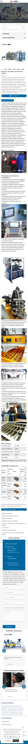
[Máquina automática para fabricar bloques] (14, 55)
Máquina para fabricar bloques (10, 516)
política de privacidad (13, 738)
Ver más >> (10, 664)
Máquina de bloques (18, 20)
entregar (9, 626)
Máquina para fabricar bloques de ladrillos (13, 658)
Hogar (4, 20)
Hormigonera (5, 527)
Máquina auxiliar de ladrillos (9, 530)
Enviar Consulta (14, 95)
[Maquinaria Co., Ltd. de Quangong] (14, 1)
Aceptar (16, 740)
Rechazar (8, 740)
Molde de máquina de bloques (10, 521)
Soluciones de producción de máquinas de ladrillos (12, 533)
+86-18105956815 (11, 558)
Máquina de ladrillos (7, 513)
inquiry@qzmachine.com (13, 565)
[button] (4, 651)
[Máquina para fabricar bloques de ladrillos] (14, 644)
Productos (10, 20)
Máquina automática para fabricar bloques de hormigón (13, 524)
